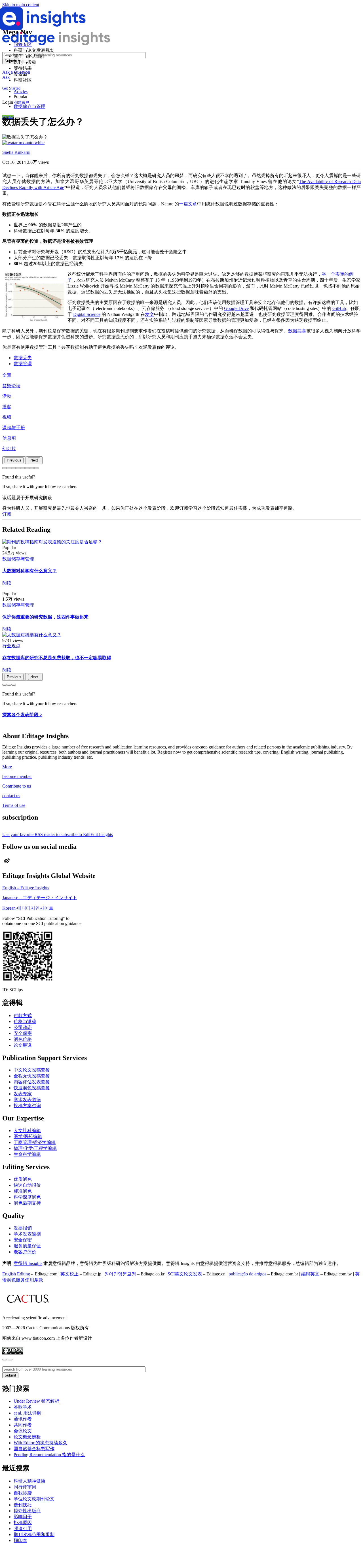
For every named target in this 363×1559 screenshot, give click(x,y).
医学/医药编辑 (28, 1136)
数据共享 (297, 330)
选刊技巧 (23, 1504)
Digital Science (86, 314)
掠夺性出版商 (27, 1510)
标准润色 (23, 1191)
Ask (6, 77)
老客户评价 (25, 1251)
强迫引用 (23, 1528)
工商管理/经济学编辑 (35, 1142)
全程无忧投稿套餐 (32, 1075)
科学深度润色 (27, 1197)
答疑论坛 (11, 385)
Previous (14, 460)
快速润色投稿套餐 (32, 1087)
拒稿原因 (23, 1522)
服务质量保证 (27, 1245)
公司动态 (23, 1027)
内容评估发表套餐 (32, 1081)
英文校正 (69, 1273)
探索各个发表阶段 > (22, 714)
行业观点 (11, 645)
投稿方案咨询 (27, 1105)
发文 (149, 314)
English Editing (16, 1273)
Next (34, 460)
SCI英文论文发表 (185, 1273)
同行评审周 (25, 1486)
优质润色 (23, 1179)
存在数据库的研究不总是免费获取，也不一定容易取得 (56, 657)
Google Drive (236, 308)
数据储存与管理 (29, 106)
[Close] (4, 1359)
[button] (4, 468)
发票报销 (23, 1228)
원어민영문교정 (120, 1273)
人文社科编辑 (27, 1130)
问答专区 (23, 44)
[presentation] (14, 460)
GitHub (339, 308)
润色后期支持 (27, 1203)
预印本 (20, 1540)
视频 (6, 417)
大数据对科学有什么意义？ (29, 570)
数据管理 (23, 363)
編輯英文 (310, 1273)
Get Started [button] (11, 88)
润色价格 (23, 1039)
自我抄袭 (23, 1492)
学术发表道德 (27, 1099)
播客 (6, 406)
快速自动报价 (27, 1185)
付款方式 (23, 1015)
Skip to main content (20, 4)
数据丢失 (23, 357)
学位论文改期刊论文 (34, 1498)
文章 (6, 375)
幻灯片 (9, 448)
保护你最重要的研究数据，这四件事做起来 (45, 616)
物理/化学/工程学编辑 (35, 1148)
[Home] (43, 28)
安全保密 (23, 1033)
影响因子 (23, 1516)
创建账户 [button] (21, 102)
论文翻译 (23, 1045)
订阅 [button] (6, 514)
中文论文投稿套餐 (32, 1069)
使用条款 (34, 1279)
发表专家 (23, 1093)
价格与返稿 (25, 1021)
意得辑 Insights (28, 1263)
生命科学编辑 (27, 1154)
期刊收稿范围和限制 (34, 1534)
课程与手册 (13, 427)
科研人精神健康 (29, 1481)
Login (7, 102)
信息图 (9, 438)
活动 (6, 396)
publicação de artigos (247, 1273)
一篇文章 (188, 203)
